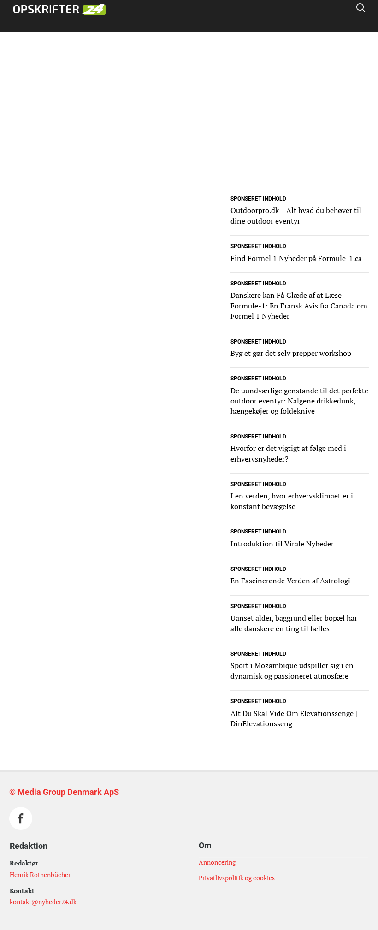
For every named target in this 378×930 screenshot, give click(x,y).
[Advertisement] (189, 128)
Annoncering (217, 862)
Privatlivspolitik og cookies (237, 877)
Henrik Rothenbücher (40, 874)
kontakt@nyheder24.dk (43, 901)
